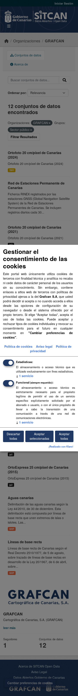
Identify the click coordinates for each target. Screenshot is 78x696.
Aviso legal (44, 346)
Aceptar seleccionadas (39, 436)
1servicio (24, 376)
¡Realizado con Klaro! (61, 446)
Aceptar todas (64, 436)
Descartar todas (13, 436)
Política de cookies (18, 346)
